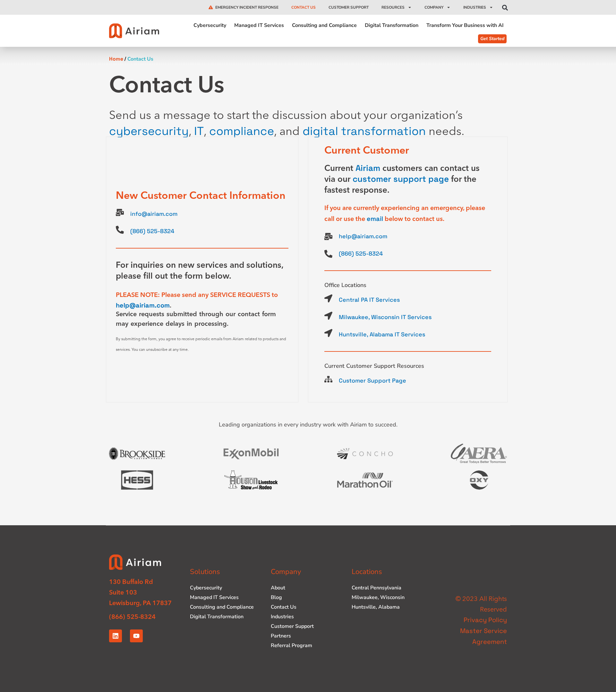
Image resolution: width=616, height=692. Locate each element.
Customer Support (349, 7)
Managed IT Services (259, 26)
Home (116, 58)
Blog (276, 597)
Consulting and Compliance (324, 26)
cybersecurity (149, 131)
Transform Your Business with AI (465, 26)
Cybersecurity (209, 26)
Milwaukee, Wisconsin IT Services (385, 317)
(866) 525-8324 (152, 231)
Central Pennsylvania (376, 587)
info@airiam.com (153, 213)
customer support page (401, 178)
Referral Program (291, 645)
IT (199, 131)
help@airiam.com (143, 305)
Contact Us (303, 7)
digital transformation (364, 131)
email (375, 219)
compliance (241, 131)
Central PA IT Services (369, 299)
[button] (505, 8)
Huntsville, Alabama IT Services (382, 334)
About (278, 587)
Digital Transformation (391, 26)
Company (433, 7)
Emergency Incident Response (246, 7)
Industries (474, 7)
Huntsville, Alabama (376, 607)
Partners (281, 635)
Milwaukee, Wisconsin (378, 597)
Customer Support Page (372, 380)
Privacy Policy (485, 620)
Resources (393, 7)
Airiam (367, 168)
